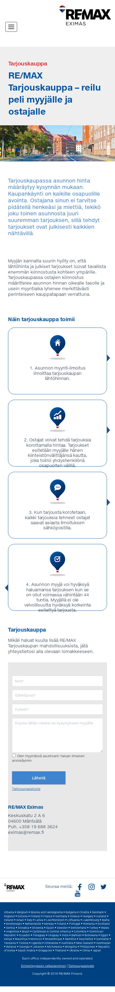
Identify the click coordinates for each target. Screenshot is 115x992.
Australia (67, 942)
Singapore (45, 950)
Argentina (12, 931)
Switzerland (78, 927)
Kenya (8, 938)
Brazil (25, 931)
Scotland (104, 923)
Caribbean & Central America (51, 931)
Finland (35, 916)
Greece (75, 916)
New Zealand (84, 942)
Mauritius (21, 938)
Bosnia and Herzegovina (47, 912)
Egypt (104, 935)
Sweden (62, 927)
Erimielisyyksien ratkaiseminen (43, 965)
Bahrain (76, 935)
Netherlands (33, 923)
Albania (9, 912)
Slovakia (23, 927)
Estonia (23, 916)
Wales (105, 927)
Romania (89, 923)
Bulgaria (71, 912)
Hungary (88, 916)
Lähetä (38, 778)
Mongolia (71, 946)
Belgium (22, 912)
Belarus (11, 946)
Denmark (98, 912)
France (47, 916)
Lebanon (38, 946)
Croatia (84, 912)
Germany (61, 916)
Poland (61, 923)
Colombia (80, 931)
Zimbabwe (51, 942)
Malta (105, 919)
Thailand (60, 950)
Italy (29, 919)
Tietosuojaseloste (26, 789)
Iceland (101, 916)
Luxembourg (91, 919)
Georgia (24, 946)
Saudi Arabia (26, 950)
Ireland (8, 919)
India (65, 935)
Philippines (87, 946)
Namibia (70, 938)
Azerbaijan (103, 942)
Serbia (10, 927)
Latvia (39, 919)
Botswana (91, 935)
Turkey (93, 927)
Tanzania (10, 942)
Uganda (36, 942)
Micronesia (54, 946)
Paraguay (39, 935)
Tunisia (23, 942)
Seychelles (86, 938)
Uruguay (53, 935)
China (86, 950)
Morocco (36, 938)
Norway (49, 923)
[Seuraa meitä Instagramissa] (91, 886)
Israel (20, 919)
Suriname (102, 938)
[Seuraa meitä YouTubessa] (76, 893)
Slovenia (37, 927)
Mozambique (53, 938)
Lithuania (73, 919)
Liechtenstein (55, 919)
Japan (97, 950)
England (9, 916)
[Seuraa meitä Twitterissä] (102, 886)
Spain (50, 927)
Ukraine (74, 950)
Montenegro (14, 923)
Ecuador (24, 935)
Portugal (74, 923)
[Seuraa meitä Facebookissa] (79, 886)
